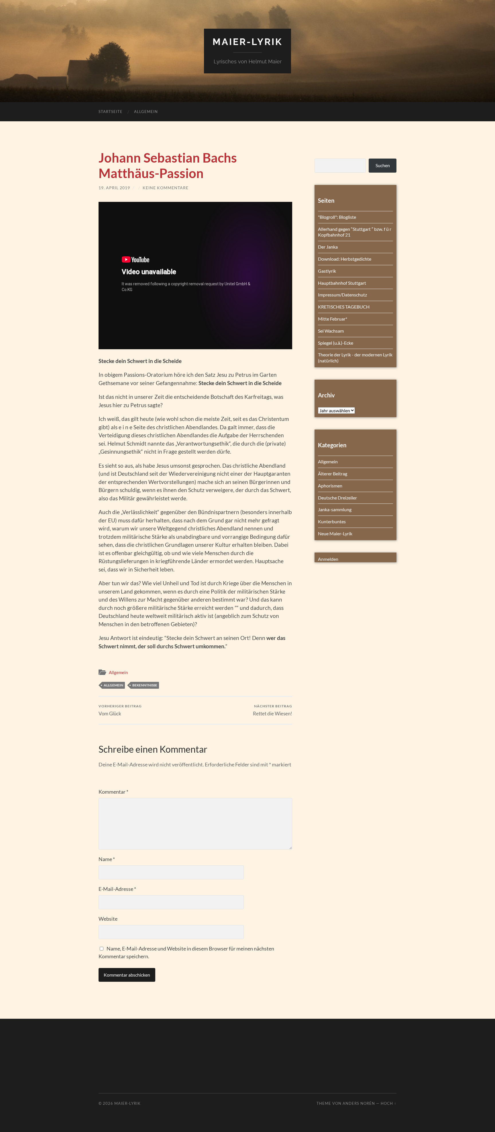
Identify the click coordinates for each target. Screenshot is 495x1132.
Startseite (111, 111)
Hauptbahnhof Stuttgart (342, 283)
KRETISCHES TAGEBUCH (344, 306)
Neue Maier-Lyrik (335, 533)
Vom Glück (120, 710)
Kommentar (113, 792)
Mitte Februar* (332, 318)
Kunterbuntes (332, 521)
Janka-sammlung (334, 509)
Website (108, 919)
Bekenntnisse (144, 685)
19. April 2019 (114, 187)
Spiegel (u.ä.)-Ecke (335, 343)
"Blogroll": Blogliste (337, 217)
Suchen (383, 165)
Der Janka (328, 246)
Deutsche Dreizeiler (337, 497)
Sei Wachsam (331, 330)
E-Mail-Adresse (117, 889)
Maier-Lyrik (247, 41)
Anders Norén (359, 1103)
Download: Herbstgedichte (344, 258)
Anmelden (328, 559)
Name (107, 859)
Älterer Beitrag (332, 473)
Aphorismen (330, 485)
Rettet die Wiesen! (272, 710)
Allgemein (146, 111)
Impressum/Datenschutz (342, 294)
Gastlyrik (327, 271)
